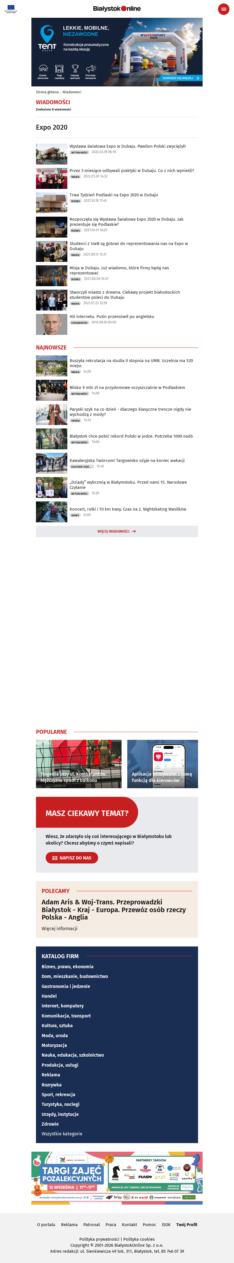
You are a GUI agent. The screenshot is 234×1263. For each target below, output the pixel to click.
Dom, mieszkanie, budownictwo (75, 976)
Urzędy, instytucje (60, 1114)
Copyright (79, 1245)
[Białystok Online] (117, 9)
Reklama (51, 1075)
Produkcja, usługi (60, 1065)
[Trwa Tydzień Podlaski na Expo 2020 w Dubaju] (51, 202)
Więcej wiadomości (114, 531)
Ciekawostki (79, 322)
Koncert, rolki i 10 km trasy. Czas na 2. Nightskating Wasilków (128, 509)
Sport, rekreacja (58, 1094)
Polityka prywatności (99, 1239)
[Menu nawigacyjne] (223, 9)
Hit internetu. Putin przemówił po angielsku (112, 316)
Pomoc (149, 1224)
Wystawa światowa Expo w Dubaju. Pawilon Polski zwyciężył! (128, 146)
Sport (75, 515)
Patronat (91, 1224)
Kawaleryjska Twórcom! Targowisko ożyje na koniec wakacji (127, 460)
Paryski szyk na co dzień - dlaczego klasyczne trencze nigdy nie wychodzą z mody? (130, 412)
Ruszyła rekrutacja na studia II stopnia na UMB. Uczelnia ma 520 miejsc (131, 363)
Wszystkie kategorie (62, 1133)
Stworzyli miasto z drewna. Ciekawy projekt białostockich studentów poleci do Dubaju (125, 295)
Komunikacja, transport (66, 1016)
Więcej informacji (60, 928)
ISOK (166, 1224)
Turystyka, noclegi (61, 1104)
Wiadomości (71, 92)
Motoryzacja (54, 1045)
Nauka (75, 176)
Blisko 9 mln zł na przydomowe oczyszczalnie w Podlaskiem (127, 387)
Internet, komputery (63, 1006)
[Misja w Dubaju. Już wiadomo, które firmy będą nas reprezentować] (51, 275)
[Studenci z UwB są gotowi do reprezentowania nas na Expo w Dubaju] (51, 251)
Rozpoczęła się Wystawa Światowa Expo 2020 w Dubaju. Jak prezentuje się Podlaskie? (126, 222)
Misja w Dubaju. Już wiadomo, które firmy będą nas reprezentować (119, 270)
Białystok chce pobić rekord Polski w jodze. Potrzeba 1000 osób (131, 436)
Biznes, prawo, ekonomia (68, 966)
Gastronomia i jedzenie (66, 986)
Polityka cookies (139, 1239)
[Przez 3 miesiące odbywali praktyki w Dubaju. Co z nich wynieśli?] (51, 178)
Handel (49, 996)
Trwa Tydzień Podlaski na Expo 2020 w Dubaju (114, 194)
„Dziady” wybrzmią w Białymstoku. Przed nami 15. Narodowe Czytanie (128, 485)
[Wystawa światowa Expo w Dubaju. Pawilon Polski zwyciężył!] (51, 154)
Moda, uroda (55, 1035)
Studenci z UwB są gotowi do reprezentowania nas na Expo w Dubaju (129, 246)
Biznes (75, 201)
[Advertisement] (117, 632)
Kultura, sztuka (57, 1025)
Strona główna (47, 92)
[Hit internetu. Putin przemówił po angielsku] (51, 324)
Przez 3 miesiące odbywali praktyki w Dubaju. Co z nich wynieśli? (132, 170)
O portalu (46, 1224)
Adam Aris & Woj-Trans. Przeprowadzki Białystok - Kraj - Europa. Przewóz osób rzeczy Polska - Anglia (114, 909)
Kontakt (129, 1224)
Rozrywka (52, 1085)
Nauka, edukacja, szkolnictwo (73, 1055)
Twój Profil (186, 1224)
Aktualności (79, 152)
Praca (111, 1224)
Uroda (75, 420)
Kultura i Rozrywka (82, 466)
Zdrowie (50, 1124)
